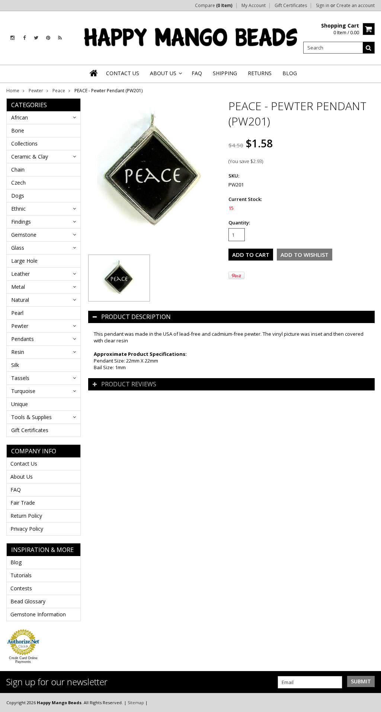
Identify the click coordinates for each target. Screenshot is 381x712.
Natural (20, 299)
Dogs (17, 195)
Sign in (322, 5)
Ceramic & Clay (29, 156)
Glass (17, 247)
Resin (17, 351)
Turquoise (23, 391)
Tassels (20, 377)
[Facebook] (24, 37)
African (19, 117)
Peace (58, 90)
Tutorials (21, 575)
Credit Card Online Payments (23, 660)
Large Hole (24, 260)
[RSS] (60, 37)
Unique (19, 404)
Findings (21, 221)
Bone (17, 130)
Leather (20, 273)
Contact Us (23, 463)
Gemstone (23, 234)
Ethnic (18, 208)
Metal (18, 286)
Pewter (36, 90)
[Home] (94, 72)
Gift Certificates (291, 5)
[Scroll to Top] (369, 702)
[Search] (369, 48)
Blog (16, 562)
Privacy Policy (26, 528)
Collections (24, 143)
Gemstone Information (38, 614)
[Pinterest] (48, 37)
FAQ (15, 489)
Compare (214, 5)
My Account (253, 5)
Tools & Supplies (31, 417)
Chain (18, 169)
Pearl (17, 312)
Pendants (22, 338)
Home (12, 90)
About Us (21, 476)
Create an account (355, 5)
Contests (21, 588)
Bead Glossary (27, 601)
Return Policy (26, 515)
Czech (18, 182)
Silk (15, 364)
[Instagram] (12, 37)
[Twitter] (36, 37)
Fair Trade (22, 502)
